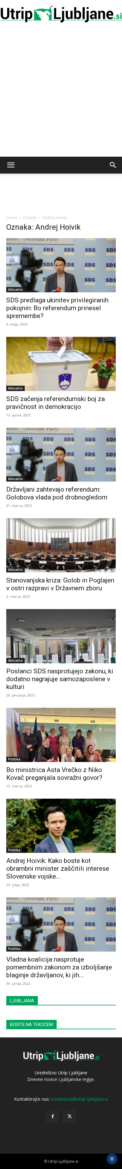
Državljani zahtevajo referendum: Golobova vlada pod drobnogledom (56, 493)
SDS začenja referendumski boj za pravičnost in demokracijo (55, 402)
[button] (11, 165)
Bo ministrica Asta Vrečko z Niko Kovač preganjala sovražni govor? (54, 773)
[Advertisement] (61, 92)
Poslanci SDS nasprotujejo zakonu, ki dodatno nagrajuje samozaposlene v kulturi (59, 679)
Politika (14, 759)
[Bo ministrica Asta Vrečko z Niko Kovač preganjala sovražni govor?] (61, 735)
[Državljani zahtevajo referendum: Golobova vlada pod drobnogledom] (61, 455)
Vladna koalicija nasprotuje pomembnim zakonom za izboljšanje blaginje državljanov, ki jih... (59, 967)
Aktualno (15, 289)
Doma (11, 217)
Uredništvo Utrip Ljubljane (61, 1073)
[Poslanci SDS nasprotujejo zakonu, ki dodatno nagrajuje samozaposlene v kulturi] (61, 636)
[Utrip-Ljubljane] (61, 14)
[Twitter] (69, 1116)
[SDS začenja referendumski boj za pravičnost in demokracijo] (61, 364)
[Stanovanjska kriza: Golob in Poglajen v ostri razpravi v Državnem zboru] (61, 545)
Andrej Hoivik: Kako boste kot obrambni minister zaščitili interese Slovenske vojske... (57, 868)
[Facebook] (52, 1116)
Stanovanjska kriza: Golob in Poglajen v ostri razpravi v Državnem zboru (60, 584)
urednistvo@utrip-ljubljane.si (79, 1099)
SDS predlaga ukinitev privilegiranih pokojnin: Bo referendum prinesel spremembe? (57, 308)
